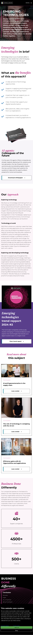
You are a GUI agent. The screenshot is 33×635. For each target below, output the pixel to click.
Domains (5, 595)
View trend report (15, 341)
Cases (4, 597)
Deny (16, 630)
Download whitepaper (15, 177)
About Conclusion (7, 602)
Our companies (7, 599)
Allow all (17, 627)
